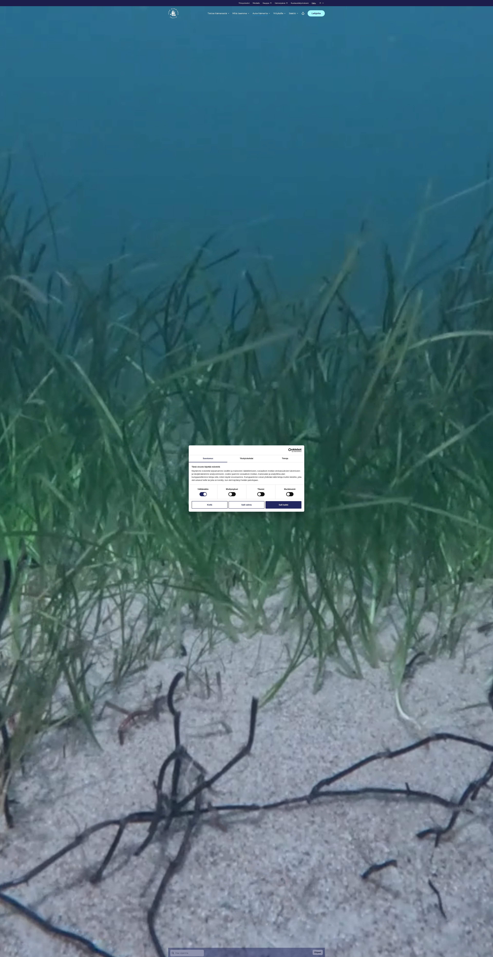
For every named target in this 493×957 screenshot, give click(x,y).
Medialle (256, 3)
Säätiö (292, 13)
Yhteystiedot (244, 3)
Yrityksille (278, 13)
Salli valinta (246, 505)
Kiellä (209, 505)
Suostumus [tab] (208, 458)
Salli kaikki (283, 505)
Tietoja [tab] (285, 458)
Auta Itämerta (260, 13)
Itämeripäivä (280, 3)
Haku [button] (314, 3)
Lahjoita (316, 13)
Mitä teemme (240, 13)
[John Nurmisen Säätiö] (173, 13)
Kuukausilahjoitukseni (300, 3)
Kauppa (266, 3)
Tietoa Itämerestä (217, 13)
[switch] (232, 495)
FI (320, 3)
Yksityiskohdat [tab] (246, 458)
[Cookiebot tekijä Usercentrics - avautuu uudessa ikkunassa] (290, 450)
